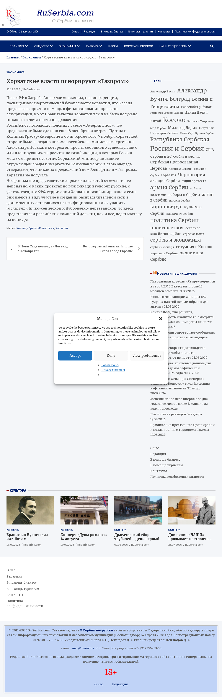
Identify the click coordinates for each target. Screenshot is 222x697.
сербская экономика (175, 240)
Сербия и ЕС (160, 156)
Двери (178, 112)
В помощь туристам (140, 31)
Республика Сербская (179, 139)
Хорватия (62, 228)
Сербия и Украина (186, 156)
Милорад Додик (182, 128)
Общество (41, 46)
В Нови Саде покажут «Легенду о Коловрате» (43, 248)
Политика (17, 46)
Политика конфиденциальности (195, 31)
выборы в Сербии (183, 195)
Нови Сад (186, 133)
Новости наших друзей (177, 273)
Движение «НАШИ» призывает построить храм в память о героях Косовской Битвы (190, 541)
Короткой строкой (138, 46)
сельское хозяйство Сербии (175, 231)
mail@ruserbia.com (86, 648)
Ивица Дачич (195, 112)
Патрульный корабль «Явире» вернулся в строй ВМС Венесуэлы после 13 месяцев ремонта (182, 286)
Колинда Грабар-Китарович (35, 228)
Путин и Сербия (204, 133)
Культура (92, 46)
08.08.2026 (121, 545)
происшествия (167, 227)
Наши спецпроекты (174, 46)
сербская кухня (193, 234)
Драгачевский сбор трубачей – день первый (136, 537)
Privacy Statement (113, 370)
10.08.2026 (67, 545)
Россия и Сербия (177, 149)
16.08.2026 (13, 545)
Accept (75, 355)
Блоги (113, 46)
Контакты (164, 31)
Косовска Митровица (200, 121)
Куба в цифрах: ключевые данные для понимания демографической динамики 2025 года (180, 368)
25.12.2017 (13, 89)
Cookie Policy (110, 365)
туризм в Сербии (164, 253)
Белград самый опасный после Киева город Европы (108, 248)
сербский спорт (162, 247)
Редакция (90, 31)
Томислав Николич (180, 169)
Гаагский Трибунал (196, 107)
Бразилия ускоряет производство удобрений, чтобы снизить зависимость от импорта (178, 353)
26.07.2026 (175, 545)
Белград (180, 99)
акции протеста (194, 181)
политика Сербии (174, 220)
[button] (161, 318)
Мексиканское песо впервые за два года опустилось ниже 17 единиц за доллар (179, 404)
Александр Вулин (162, 91)
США (210, 150)
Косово (174, 120)
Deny (111, 355)
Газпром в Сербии (161, 112)
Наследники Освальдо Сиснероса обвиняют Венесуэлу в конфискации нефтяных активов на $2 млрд (180, 383)
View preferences (146, 355)
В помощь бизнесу (112, 31)
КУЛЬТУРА (18, 490)
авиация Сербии (165, 181)
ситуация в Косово (194, 246)
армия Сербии (169, 187)
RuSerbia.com (32, 89)
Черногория (191, 174)
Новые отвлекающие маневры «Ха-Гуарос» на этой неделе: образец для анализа (179, 301)
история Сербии (179, 200)
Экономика (67, 46)
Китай (155, 121)
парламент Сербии (179, 213)
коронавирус (166, 207)
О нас (75, 31)
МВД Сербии (158, 128)
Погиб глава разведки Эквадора (176, 414)
